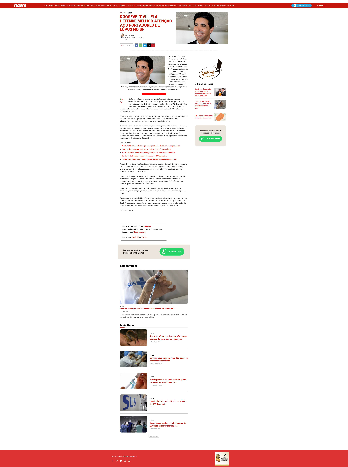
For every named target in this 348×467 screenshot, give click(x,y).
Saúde (130, 12)
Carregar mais (153, 436)
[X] (149, 45)
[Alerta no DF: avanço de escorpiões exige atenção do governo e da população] (133, 337)
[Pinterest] (153, 45)
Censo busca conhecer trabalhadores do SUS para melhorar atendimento (149, 159)
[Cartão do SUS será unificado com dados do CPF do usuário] (133, 402)
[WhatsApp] (140, 45)
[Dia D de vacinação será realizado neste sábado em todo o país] (154, 287)
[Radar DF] (20, 5)
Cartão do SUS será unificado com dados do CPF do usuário (144, 156)
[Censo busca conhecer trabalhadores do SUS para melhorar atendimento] (133, 424)
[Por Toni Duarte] (122, 35)
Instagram (147, 226)
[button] (321, 5)
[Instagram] (125, 461)
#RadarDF (135, 237)
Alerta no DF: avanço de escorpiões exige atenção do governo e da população (151, 146)
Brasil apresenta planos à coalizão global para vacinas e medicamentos (148, 152)
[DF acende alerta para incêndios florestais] (220, 117)
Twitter (144, 237)
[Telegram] (145, 45)
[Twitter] (129, 461)
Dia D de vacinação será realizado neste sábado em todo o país (147, 308)
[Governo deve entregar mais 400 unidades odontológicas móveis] (133, 359)
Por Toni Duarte (130, 35)
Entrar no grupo (140, 232)
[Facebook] (136, 45)
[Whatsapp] (117, 461)
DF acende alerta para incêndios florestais (204, 116)
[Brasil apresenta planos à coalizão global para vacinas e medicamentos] (133, 381)
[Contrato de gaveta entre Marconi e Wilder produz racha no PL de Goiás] (220, 92)
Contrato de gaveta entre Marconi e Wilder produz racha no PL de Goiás (203, 92)
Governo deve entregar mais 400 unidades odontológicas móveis (146, 149)
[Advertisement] (210, 176)
